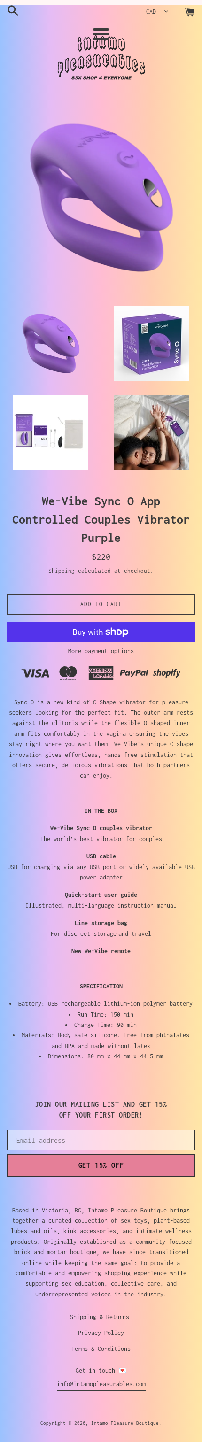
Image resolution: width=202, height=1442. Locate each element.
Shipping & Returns (99, 1316)
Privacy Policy (101, 1332)
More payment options (101, 651)
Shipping (61, 571)
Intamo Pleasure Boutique (125, 1423)
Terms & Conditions (101, 1348)
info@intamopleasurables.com (101, 1384)
